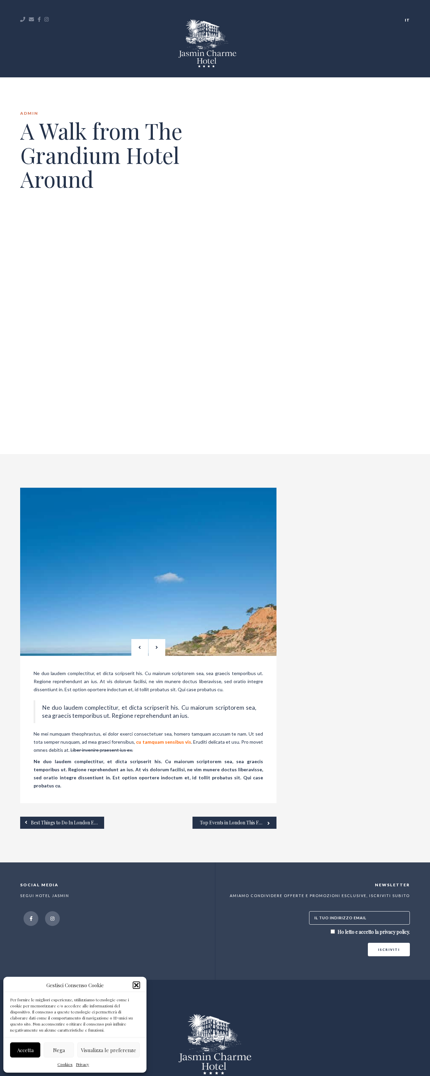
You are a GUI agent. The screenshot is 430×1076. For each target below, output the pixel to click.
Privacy (82, 1064)
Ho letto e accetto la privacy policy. (374, 932)
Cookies (65, 1064)
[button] (136, 985)
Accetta (25, 1050)
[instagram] (46, 19)
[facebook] (39, 19)
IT (407, 20)
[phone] (23, 19)
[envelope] (31, 19)
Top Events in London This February (238, 822)
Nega (59, 1050)
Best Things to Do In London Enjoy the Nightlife (67, 822)
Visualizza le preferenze (108, 1050)
